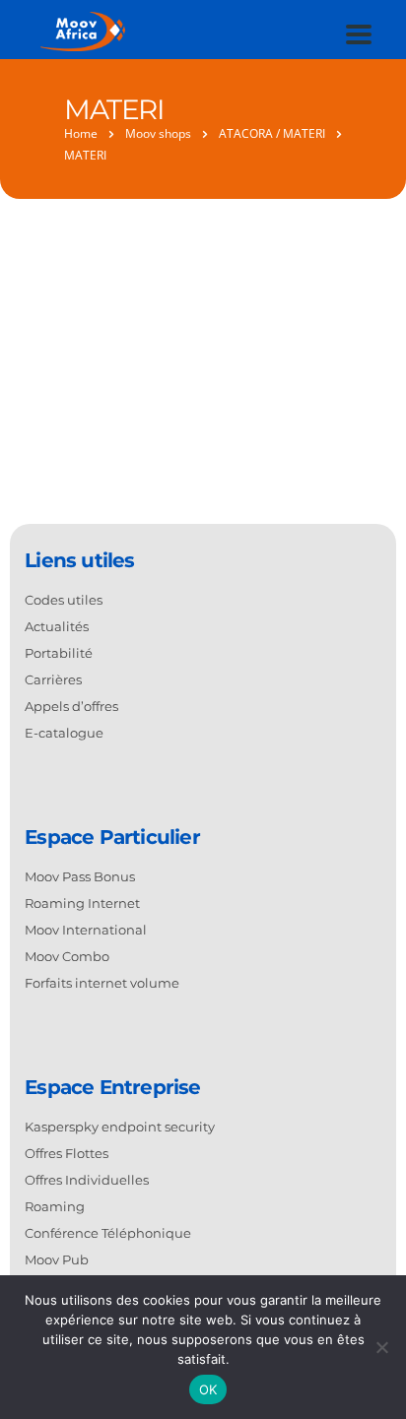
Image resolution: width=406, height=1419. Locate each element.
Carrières (53, 679)
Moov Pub (57, 1259)
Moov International (86, 929)
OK (208, 1389)
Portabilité (59, 653)
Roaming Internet (82, 903)
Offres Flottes (66, 1153)
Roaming (55, 1206)
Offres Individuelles (87, 1180)
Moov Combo (67, 956)
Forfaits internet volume (102, 983)
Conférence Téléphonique (108, 1233)
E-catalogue (64, 733)
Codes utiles (63, 600)
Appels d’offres (71, 706)
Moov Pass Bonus (80, 876)
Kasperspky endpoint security (120, 1126)
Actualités (57, 626)
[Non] (381, 1347)
